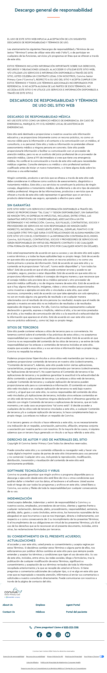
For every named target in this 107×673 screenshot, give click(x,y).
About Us (8, 605)
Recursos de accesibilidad (35, 656)
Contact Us (9, 612)
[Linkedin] (48, 634)
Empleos (40, 605)
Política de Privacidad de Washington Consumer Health (61, 662)
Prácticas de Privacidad (73, 656)
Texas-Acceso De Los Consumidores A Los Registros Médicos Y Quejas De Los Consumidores (53, 668)
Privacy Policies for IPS (55, 656)
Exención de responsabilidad (13, 656)
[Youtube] (67, 634)
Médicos (40, 612)
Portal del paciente (76, 612)
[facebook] (39, 634)
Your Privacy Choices (91, 656)
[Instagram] (58, 634)
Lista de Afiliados (32, 662)
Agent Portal (73, 605)
